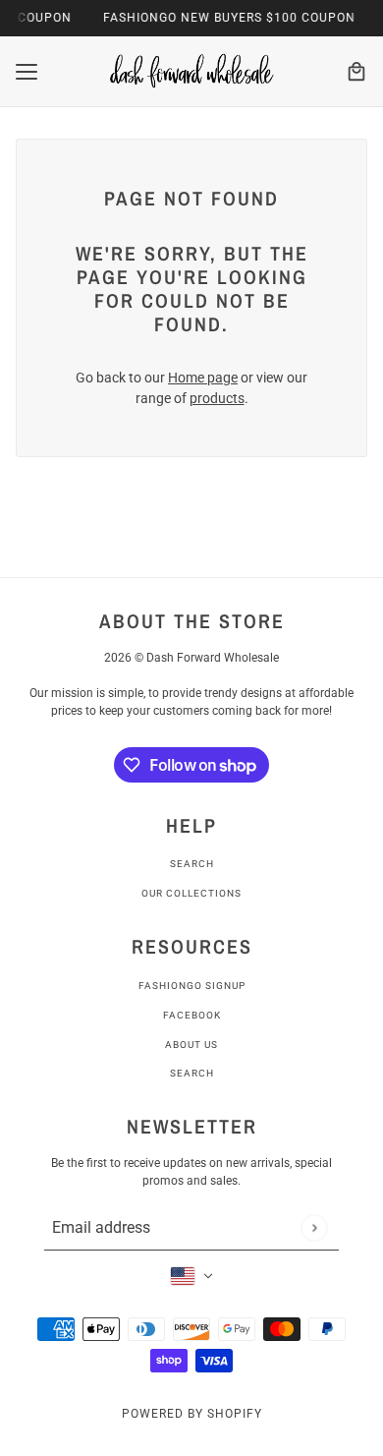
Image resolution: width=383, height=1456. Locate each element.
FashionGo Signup (192, 985)
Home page (203, 377)
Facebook (192, 1015)
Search (192, 863)
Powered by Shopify (192, 1414)
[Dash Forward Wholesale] (191, 71)
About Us (191, 1044)
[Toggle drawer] (26, 72)
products (217, 398)
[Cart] (356, 72)
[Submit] (314, 1227)
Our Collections (191, 893)
